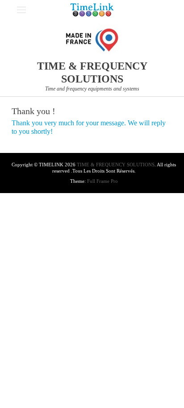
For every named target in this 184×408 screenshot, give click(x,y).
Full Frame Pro (102, 181)
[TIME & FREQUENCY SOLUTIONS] (92, 10)
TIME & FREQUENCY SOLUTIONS (116, 164)
